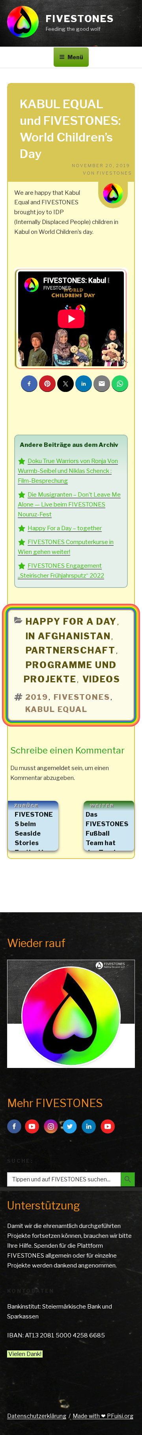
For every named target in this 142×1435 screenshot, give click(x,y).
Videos (101, 679)
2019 (37, 697)
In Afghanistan (68, 636)
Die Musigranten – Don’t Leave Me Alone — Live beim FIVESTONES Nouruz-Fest (69, 504)
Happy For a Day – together (65, 528)
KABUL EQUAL (56, 709)
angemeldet (53, 768)
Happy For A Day (71, 621)
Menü (75, 57)
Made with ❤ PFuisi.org (103, 1415)
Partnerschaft (71, 650)
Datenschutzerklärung (36, 1415)
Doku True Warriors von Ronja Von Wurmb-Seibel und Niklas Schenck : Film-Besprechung (68, 471)
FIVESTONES (80, 18)
